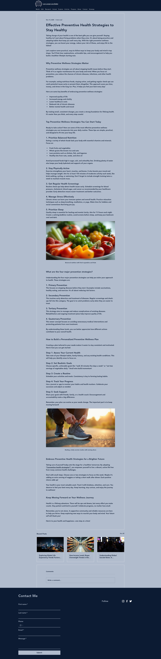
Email (21, 630)
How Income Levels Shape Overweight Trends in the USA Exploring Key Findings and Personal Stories (80, 556)
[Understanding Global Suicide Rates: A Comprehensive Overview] (110, 544)
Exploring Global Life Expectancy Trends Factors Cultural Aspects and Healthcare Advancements (49, 556)
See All (122, 533)
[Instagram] (123, 601)
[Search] (124, 6)
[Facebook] (126, 601)
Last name (22, 613)
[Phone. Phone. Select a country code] (21, 625)
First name (23, 604)
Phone (20, 621)
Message (22, 639)
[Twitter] (130, 601)
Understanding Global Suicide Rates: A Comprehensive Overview (109, 556)
